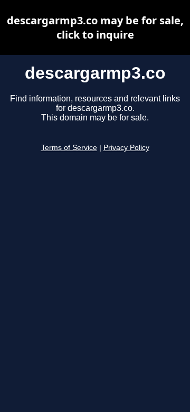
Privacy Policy (126, 148)
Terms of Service (69, 148)
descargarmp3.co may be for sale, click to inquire (95, 27)
